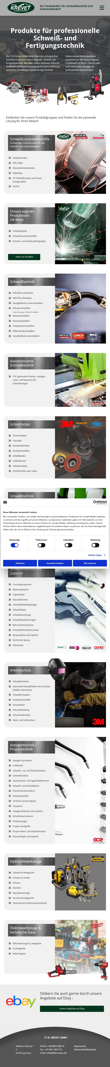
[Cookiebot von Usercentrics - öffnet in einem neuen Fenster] (95, 502)
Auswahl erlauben (55, 563)
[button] (102, 8)
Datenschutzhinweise (85, 1049)
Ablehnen (20, 563)
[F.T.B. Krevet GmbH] (21, 7)
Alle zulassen (90, 563)
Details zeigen (95, 555)
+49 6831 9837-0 (56, 1046)
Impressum (80, 1046)
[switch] (41, 545)
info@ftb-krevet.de (57, 1053)
